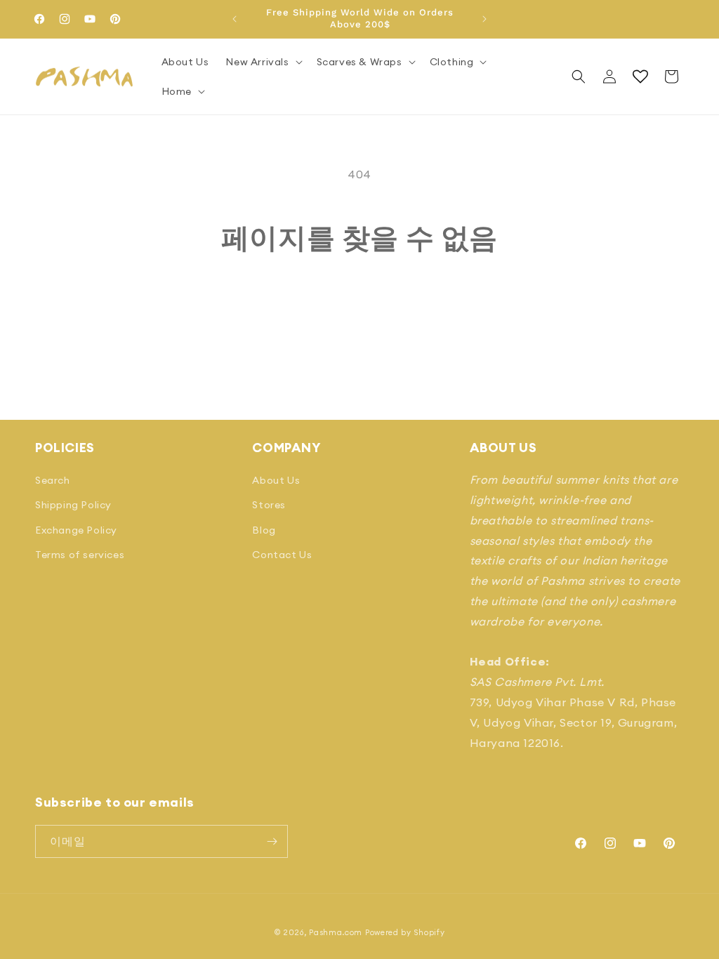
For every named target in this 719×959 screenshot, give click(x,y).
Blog (263, 530)
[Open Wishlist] (640, 76)
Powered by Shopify (405, 932)
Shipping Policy (73, 504)
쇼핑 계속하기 (359, 307)
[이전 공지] (234, 19)
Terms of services (79, 554)
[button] (262, 62)
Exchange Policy (76, 530)
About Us (276, 480)
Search (52, 480)
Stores (269, 504)
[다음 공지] (484, 19)
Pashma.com (335, 932)
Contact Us (282, 554)
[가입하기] (271, 841)
